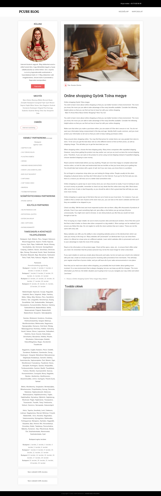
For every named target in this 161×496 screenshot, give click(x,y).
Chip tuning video (27, 183)
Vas (45, 110)
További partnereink (28, 192)
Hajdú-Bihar (30, 105)
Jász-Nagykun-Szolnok (47, 105)
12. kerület (44, 276)
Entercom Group (27, 218)
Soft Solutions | (87, 493)
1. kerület (33, 268)
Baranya (35, 100)
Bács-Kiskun (27, 100)
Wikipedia (24, 187)
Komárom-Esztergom (30, 108)
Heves (36, 105)
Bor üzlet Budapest (28, 174)
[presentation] (136, 300)
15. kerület (48, 278)
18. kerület (44, 281)
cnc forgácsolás (27, 152)
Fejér (44, 103)
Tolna (42, 110)
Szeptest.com (26, 148)
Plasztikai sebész (27, 156)
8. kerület (40, 273)
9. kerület (47, 273)
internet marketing (29, 127)
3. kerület (47, 268)
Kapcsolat (137, 11)
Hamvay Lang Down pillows (31, 170)
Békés (40, 100)
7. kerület (32, 273)
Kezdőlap (124, 11)
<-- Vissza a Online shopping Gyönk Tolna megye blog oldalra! (85, 279)
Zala (37, 113)
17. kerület (36, 281)
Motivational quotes (28, 214)
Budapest (30, 103)
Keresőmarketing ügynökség (38, 265)
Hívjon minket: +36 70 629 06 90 (131, 3)
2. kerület (40, 268)
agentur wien (37, 144)
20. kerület (41, 284)
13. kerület (31, 278)
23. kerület (41, 286)
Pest (45, 108)
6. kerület (44, 271)
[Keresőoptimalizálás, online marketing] (29, 14)
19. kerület (33, 284)
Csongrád (38, 103)
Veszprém (50, 110)
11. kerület (36, 276)
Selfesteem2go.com (28, 210)
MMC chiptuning (27, 223)
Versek (24, 161)
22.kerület (33, 286)
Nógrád (41, 108)
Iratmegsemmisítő (27, 227)
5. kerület (37, 271)
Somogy (50, 108)
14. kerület (39, 278)
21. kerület (49, 284)
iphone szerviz (26, 201)
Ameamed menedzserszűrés (31, 165)
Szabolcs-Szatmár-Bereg (31, 110)
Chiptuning (25, 178)
